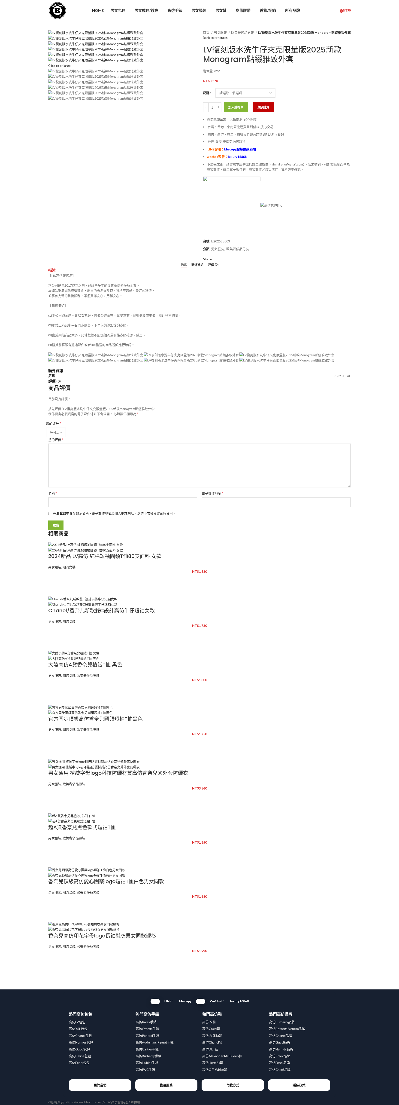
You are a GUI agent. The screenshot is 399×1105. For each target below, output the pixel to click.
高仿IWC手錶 (145, 1069)
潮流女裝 (69, 567)
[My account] (327, 10)
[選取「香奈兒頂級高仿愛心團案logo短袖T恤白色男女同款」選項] (54, 904)
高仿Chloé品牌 (279, 1069)
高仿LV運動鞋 (212, 1036)
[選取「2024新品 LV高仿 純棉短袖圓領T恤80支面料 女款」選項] (54, 579)
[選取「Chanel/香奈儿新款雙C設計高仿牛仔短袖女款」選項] (54, 633)
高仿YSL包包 (78, 1029)
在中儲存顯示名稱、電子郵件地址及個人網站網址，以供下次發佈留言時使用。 (114, 513)
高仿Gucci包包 (79, 1049)
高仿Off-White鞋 (214, 1069)
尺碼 (206, 93)
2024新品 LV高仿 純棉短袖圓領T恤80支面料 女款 (104, 556)
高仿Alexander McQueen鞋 (222, 1056)
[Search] (335, 10)
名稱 (52, 493)
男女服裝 (220, 32)
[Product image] (85, 550)
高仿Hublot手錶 (147, 1063)
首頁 (206, 32)
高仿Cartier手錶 (147, 1049)
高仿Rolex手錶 (146, 1022)
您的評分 (53, 423)
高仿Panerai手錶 (147, 1036)
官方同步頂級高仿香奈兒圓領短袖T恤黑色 (95, 718)
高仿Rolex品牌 (279, 1056)
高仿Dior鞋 (210, 1049)
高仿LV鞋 (209, 1022)
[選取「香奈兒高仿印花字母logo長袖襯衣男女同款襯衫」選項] (54, 958)
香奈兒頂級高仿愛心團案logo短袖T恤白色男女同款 (106, 881)
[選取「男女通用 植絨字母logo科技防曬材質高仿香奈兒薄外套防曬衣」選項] (54, 795)
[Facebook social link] (216, 259)
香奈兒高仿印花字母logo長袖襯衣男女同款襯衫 (102, 935)
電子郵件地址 (213, 493)
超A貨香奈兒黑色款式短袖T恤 (82, 827)
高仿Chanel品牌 (280, 1036)
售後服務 (166, 1085)
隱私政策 (299, 1085)
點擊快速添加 (240, 149)
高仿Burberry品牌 (282, 1022)
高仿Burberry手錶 (148, 1056)
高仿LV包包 (77, 1022)
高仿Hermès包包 (81, 1042)
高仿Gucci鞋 (211, 1029)
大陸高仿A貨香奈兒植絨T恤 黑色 (85, 664)
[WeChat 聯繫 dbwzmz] (200, 1001)
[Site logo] (57, 10)
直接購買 (263, 107)
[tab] (184, 265)
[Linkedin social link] (232, 259)
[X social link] (221, 259)
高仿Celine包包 (80, 1056)
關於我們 (100, 1085)
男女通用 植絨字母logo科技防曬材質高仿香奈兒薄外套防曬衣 (118, 773)
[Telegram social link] (237, 259)
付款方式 (232, 1085)
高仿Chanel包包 (80, 1036)
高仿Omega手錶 (147, 1029)
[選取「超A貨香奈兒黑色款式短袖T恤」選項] (54, 850)
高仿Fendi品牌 (279, 1063)
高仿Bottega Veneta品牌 (287, 1029)
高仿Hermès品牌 (281, 1049)
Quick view (54, 590)
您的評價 (55, 439)
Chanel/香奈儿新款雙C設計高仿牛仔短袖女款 (101, 610)
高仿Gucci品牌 (279, 1042)
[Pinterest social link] (227, 259)
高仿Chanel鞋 (212, 1042)
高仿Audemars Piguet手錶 (155, 1042)
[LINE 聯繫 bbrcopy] (155, 1001)
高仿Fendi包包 (79, 1063)
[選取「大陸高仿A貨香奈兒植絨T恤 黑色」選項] (54, 687)
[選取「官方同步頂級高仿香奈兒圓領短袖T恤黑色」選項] (54, 741)
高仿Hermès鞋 (212, 1063)
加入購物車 (235, 107)
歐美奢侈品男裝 (242, 32)
